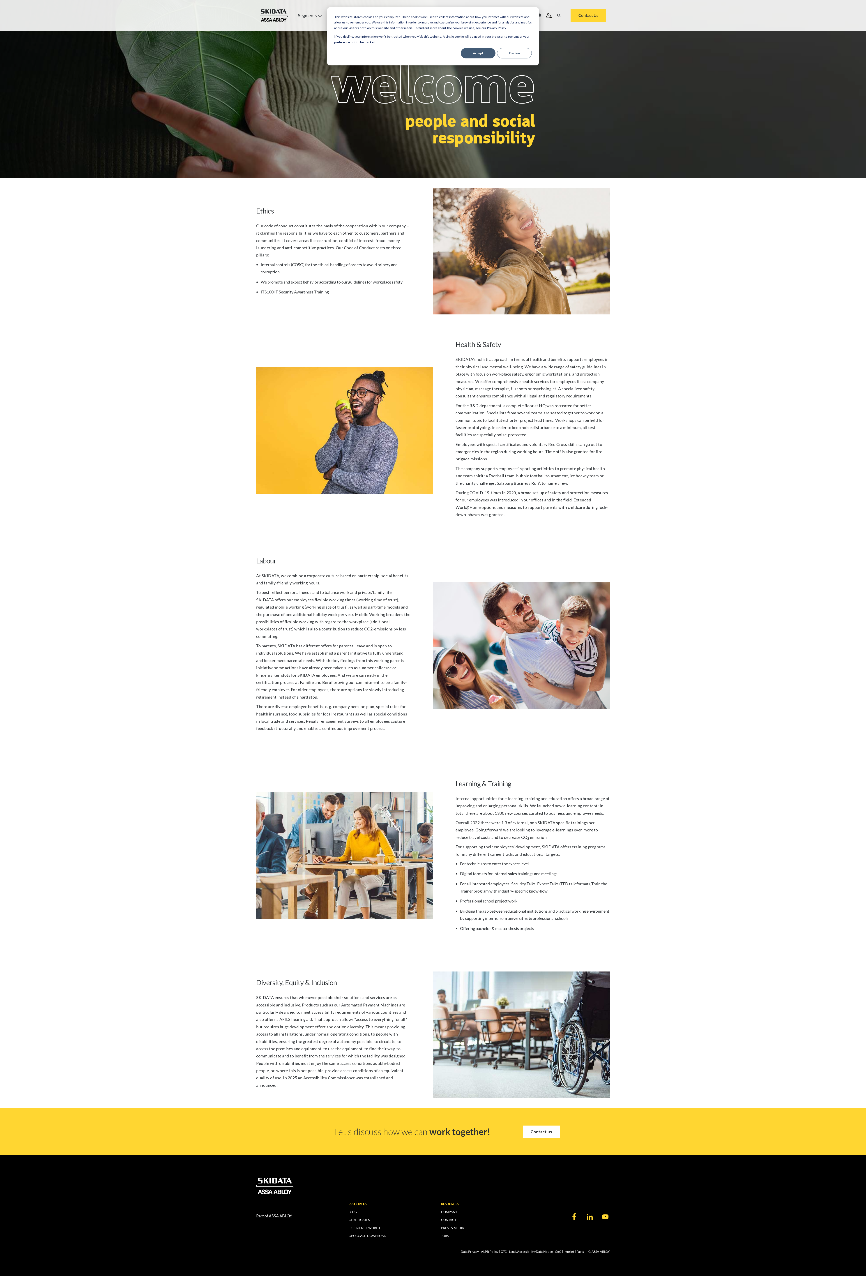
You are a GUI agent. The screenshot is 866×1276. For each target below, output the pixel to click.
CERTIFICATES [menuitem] (359, 1220)
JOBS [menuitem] (445, 1236)
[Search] (559, 15)
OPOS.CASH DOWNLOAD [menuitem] (367, 1236)
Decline (514, 53)
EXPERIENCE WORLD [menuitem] (364, 1228)
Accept (478, 53)
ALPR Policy (489, 1251)
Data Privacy (470, 1251)
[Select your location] (539, 15)
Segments (307, 15)
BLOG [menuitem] (353, 1212)
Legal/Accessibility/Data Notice (531, 1251)
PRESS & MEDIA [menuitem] (452, 1228)
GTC (504, 1251)
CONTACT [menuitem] (448, 1220)
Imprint (569, 1251)
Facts (580, 1251)
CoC (558, 1251)
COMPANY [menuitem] (449, 1212)
